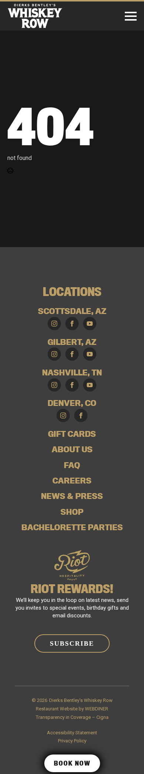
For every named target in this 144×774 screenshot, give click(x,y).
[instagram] (54, 323)
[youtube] (89, 323)
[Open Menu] (131, 16)
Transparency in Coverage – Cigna (72, 717)
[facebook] (72, 323)
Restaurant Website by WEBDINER (72, 708)
